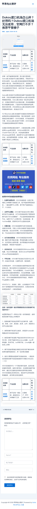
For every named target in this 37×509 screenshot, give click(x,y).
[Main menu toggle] (33, 4)
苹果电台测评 (9, 3)
